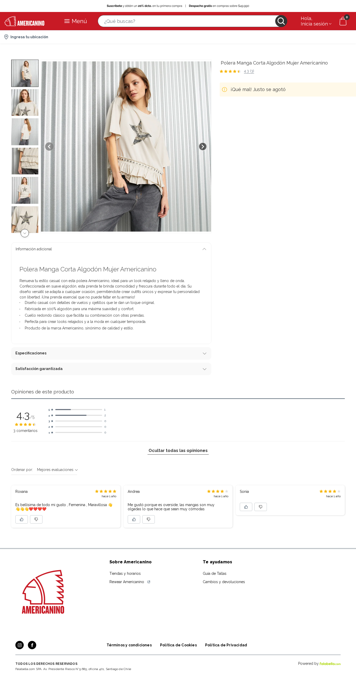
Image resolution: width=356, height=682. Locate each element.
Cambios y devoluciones (224, 582)
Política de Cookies (178, 645)
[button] (192, 21)
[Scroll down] (25, 233)
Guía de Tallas (214, 573)
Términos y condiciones (129, 645)
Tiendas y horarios (125, 573)
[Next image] (203, 146)
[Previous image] (49, 146)
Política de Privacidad (226, 645)
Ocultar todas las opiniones (178, 450)
